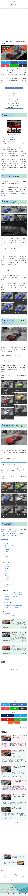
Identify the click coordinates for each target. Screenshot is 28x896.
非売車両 (7, 599)
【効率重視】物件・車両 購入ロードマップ (12, 533)
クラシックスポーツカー (11, 545)
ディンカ (7, 575)
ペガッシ (10, 137)
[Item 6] (17, 134)
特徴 (8, 90)
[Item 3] (12, 134)
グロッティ (7, 573)
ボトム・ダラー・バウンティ (12, 607)
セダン (6, 551)
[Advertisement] (14, 24)
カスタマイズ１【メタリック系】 (14, 99)
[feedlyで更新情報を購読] (20, 719)
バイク (6, 558)
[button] (25, 423)
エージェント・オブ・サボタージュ (13, 605)
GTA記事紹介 (10, 107)
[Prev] (4, 343)
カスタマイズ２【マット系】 (13, 103)
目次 (12, 88)
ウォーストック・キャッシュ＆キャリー (15, 592)
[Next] (25, 126)
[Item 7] (19, 134)
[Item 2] (10, 134)
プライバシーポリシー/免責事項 (7, 890)
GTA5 (3, 661)
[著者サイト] (7, 715)
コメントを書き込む (14, 875)
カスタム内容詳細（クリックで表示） (11, 355)
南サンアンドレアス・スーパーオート (14, 596)
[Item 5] (15, 134)
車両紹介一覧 (4, 539)
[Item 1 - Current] (8, 134)
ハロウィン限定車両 (10, 615)
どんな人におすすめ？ (12, 93)
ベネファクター (9, 584)
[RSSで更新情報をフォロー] (14, 722)
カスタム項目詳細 (11, 95)
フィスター (7, 579)
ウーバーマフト (9, 564)
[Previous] (2, 126)
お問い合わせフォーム (20, 889)
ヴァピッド (7, 566)
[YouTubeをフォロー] (7, 719)
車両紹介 (19, 666)
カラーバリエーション (13, 101)
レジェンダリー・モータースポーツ (17, 143)
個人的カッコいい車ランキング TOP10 (11, 535)
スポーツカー (8, 547)
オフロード (7, 556)
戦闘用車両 (7, 613)
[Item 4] (14, 134)
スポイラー (11, 97)
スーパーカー (11, 139)
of (14, 342)
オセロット (7, 571)
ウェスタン (7, 568)
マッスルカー (8, 554)
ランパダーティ (9, 586)
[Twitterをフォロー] (20, 715)
